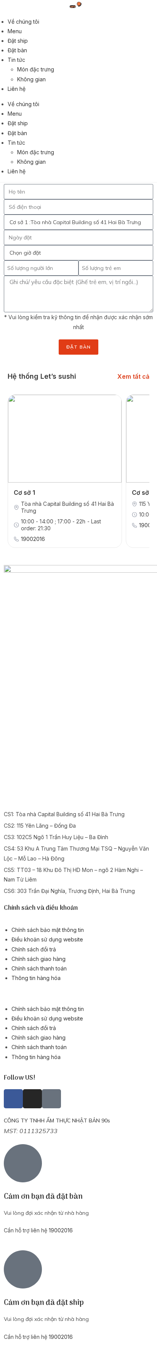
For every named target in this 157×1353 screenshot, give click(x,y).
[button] (78, 993)
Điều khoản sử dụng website (47, 939)
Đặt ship (18, 40)
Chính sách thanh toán (39, 968)
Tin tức (16, 60)
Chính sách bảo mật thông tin (47, 930)
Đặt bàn (17, 50)
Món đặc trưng (35, 69)
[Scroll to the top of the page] (143, 1339)
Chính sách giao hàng (38, 959)
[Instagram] (32, 1098)
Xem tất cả (133, 376)
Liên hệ (17, 89)
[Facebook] (13, 1098)
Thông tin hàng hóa (36, 978)
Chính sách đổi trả (33, 949)
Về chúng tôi (23, 21)
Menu (15, 31)
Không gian (31, 79)
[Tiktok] (51, 1098)
